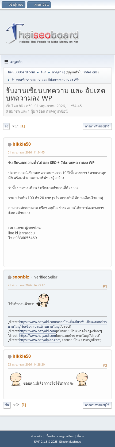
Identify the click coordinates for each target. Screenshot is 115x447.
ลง (6, 126)
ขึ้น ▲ (81, 436)
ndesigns (91, 72)
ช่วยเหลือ (36, 436)
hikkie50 (22, 144)
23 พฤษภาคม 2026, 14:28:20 (26, 364)
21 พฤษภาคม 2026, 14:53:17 (26, 285)
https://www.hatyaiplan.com (39, 340)
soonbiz (21, 277)
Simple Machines (70, 441)
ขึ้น (7, 405)
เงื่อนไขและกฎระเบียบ (60, 436)
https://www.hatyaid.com (37, 331)
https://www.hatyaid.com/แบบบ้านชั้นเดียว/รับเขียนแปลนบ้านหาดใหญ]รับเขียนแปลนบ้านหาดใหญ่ (57, 324)
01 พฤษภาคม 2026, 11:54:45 (26, 152)
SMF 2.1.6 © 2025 (45, 441)
